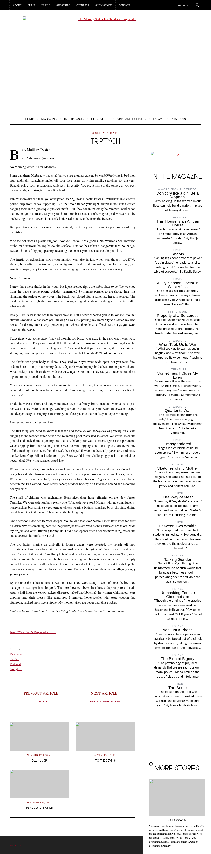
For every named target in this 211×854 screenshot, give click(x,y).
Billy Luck (39, 760)
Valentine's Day (29, 632)
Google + (16, 669)
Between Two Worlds (177, 526)
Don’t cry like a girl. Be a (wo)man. (177, 195)
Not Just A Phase (177, 630)
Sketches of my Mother (177, 468)
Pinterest (15, 664)
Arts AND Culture (131, 119)
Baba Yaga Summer (39, 808)
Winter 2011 (47, 632)
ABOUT (17, 5)
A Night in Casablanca (177, 820)
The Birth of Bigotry (178, 659)
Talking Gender (177, 559)
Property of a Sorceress (178, 315)
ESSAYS (158, 119)
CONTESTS (178, 119)
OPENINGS (82, 5)
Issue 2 (14, 632)
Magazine (49, 119)
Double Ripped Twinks (104, 697)
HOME (29, 119)
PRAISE (45, 5)
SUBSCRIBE (63, 5)
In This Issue (74, 119)
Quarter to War (178, 410)
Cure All (41, 697)
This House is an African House (177, 223)
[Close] (151, 764)
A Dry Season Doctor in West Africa (177, 285)
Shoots (177, 254)
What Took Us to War (177, 344)
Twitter (14, 659)
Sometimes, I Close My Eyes (177, 375)
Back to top (15, 845)
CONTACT (124, 5)
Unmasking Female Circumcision (177, 595)
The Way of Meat (178, 497)
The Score (177, 688)
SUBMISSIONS (103, 5)
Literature (100, 119)
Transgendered (177, 444)
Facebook (16, 654)
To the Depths (105, 760)
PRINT (31, 5)
